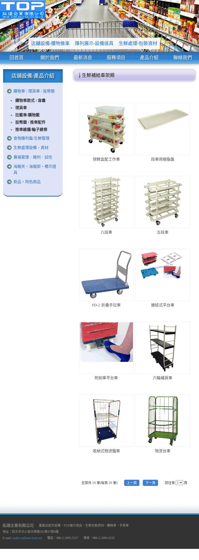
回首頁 (17, 57)
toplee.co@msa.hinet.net (27, 538)
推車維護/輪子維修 (31, 129)
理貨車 (21, 108)
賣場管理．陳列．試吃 (32, 157)
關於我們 (49, 57)
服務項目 (116, 57)
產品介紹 (149, 57)
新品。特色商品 (27, 182)
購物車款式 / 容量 (30, 100)
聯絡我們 (182, 57)
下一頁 (150, 483)
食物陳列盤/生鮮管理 (31, 138)
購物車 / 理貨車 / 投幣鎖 (34, 91)
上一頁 (132, 483)
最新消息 (83, 57)
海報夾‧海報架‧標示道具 (34, 169)
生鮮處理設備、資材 (30, 148)
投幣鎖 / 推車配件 (30, 122)
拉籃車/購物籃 (27, 115)
